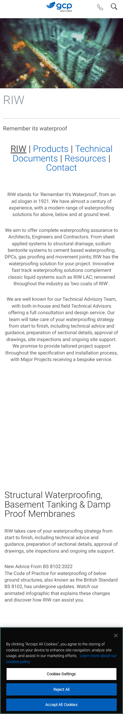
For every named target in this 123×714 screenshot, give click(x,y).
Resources (85, 158)
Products (51, 149)
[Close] (115, 635)
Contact (61, 168)
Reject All (61, 689)
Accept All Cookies (61, 704)
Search (114, 5)
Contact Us (100, 8)
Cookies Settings (61, 674)
